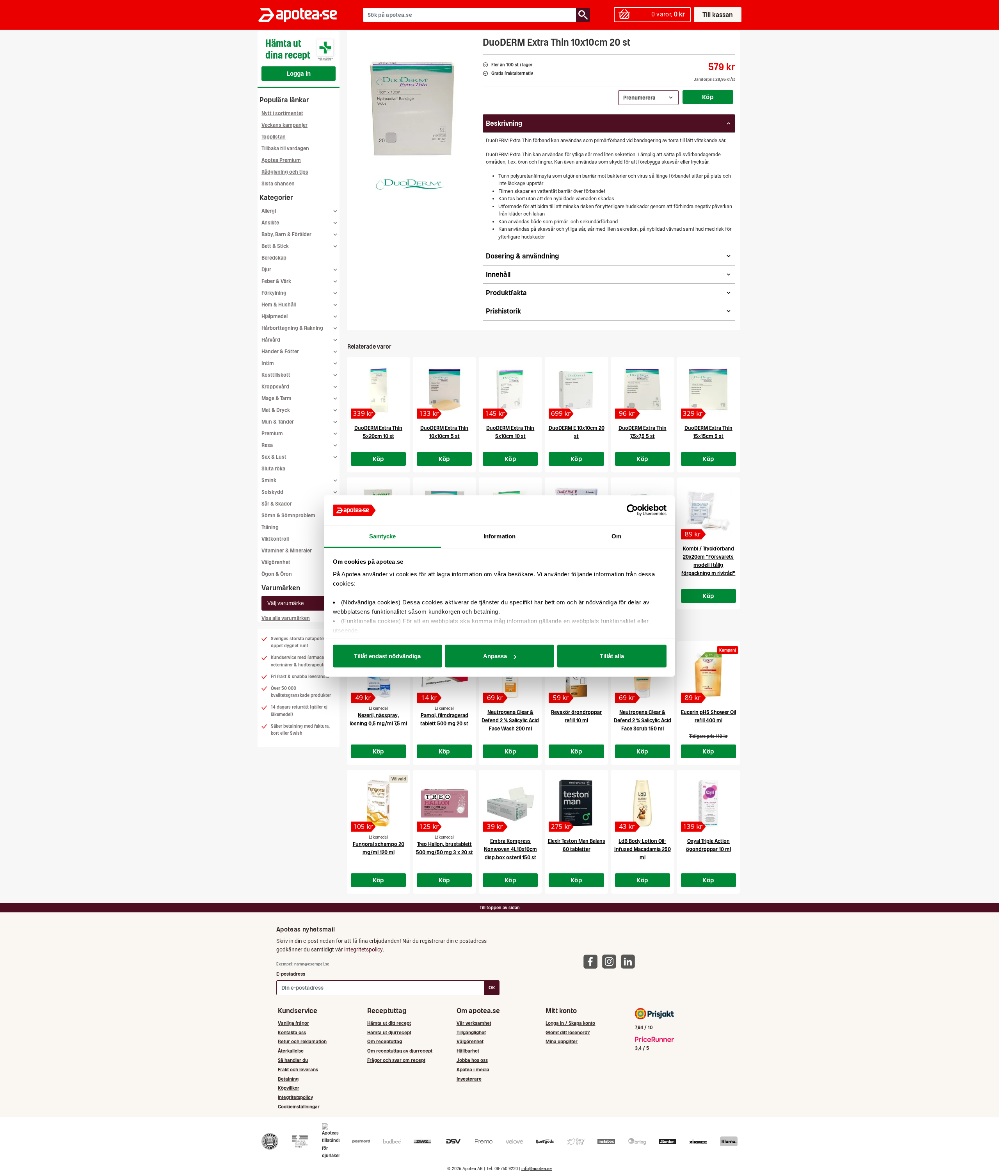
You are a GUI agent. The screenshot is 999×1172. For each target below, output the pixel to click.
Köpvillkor (288, 1088)
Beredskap (273, 258)
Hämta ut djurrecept (389, 1032)
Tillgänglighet (471, 1032)
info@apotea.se (536, 1168)
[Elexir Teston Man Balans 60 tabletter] (576, 803)
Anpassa (495, 656)
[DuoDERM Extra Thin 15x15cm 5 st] (708, 390)
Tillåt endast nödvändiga (387, 656)
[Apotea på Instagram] (611, 961)
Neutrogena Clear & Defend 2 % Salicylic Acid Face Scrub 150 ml (642, 720)
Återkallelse (291, 1051)
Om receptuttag (384, 1041)
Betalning (288, 1079)
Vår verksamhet (474, 1023)
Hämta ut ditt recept (389, 1023)
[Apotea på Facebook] (592, 961)
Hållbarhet (468, 1051)
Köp (708, 97)
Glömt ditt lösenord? (568, 1032)
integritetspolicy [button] (363, 949)
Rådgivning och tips (284, 172)
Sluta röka (273, 468)
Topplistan (273, 137)
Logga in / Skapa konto (570, 1023)
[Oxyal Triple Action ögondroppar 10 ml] (708, 803)
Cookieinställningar (299, 1107)
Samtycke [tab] (382, 536)
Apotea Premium (281, 160)
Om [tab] (616, 536)
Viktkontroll (275, 539)
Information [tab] (499, 536)
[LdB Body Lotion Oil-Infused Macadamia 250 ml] (642, 803)
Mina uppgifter (562, 1041)
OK (492, 987)
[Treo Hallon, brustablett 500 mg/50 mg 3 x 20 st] (444, 803)
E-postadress (290, 974)
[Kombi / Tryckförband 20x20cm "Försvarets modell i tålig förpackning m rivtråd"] (708, 510)
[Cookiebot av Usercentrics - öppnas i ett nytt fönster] (632, 510)
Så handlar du (293, 1060)
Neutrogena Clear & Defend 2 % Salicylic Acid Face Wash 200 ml (510, 720)
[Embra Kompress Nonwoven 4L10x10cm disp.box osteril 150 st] (510, 803)
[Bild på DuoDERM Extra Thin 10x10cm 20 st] (412, 109)
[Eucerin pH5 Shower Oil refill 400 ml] (708, 674)
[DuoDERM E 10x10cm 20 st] (576, 390)
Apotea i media (473, 1069)
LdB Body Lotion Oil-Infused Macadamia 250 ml (642, 849)
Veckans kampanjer (284, 125)
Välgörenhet (275, 562)
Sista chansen (278, 183)
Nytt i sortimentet (282, 113)
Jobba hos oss (472, 1060)
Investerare (469, 1079)
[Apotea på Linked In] (629, 961)
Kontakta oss (292, 1032)
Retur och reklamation (302, 1041)
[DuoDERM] (410, 184)
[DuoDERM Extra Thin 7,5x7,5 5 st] (642, 390)
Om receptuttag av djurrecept (399, 1051)
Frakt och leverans (298, 1069)
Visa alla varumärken (285, 618)
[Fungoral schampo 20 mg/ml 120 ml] (378, 803)
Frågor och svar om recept (396, 1060)
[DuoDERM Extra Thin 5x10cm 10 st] (510, 390)
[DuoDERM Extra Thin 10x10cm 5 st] (444, 390)
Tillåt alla (612, 656)
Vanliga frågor (293, 1023)
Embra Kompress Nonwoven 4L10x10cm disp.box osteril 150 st (510, 849)
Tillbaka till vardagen (285, 148)
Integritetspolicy (295, 1097)
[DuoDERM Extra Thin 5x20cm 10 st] (378, 390)
